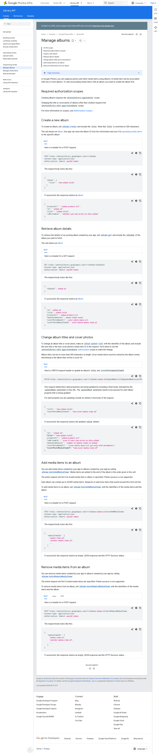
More (89, 3)
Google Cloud (119, 721)
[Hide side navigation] (29, 749)
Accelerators (41, 713)
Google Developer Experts (46, 709)
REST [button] (46, 141)
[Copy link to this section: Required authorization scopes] (85, 91)
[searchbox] (16, 24)
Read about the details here (103, 26)
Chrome (117, 705)
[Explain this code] (132, 153)
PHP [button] (62, 596)
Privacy (47, 749)
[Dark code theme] (136, 153)
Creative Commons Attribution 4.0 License (104, 678)
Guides (6, 16)
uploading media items (132, 131)
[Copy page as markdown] (80, 41)
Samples (30, 16)
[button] (91, 72)
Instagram (79, 709)
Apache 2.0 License (46, 681)
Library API (74, 3)
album (60, 131)
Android (117, 701)
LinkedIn (78, 713)
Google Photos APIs (66, 34)
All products (138, 739)
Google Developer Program (47, 701)
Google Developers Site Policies (79, 681)
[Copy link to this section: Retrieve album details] (73, 229)
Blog (77, 701)
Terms (38, 749)
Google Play (118, 725)
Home (43, 34)
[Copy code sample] (140, 153)
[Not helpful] (140, 34)
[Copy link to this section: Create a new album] (71, 120)
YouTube (78, 721)
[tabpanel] (91, 183)
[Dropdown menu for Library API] (82, 3)
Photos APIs (25, 3)
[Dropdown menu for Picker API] (65, 3)
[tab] (45, 141)
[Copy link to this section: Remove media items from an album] (92, 567)
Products (52, 34)
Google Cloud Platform (107, 739)
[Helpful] (137, 34)
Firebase (117, 709)
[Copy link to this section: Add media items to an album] (83, 462)
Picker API (57, 3)
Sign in (153, 3)
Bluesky (78, 705)
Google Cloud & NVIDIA (45, 717)
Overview (45, 3)
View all (117, 729)
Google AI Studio (120, 713)
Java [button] (54, 596)
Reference (18, 16)
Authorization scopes (83, 111)
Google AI (125, 739)
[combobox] (115, 3)
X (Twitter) (79, 717)
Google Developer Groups (46, 705)
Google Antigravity (121, 717)
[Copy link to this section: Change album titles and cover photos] (95, 337)
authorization (83, 349)
